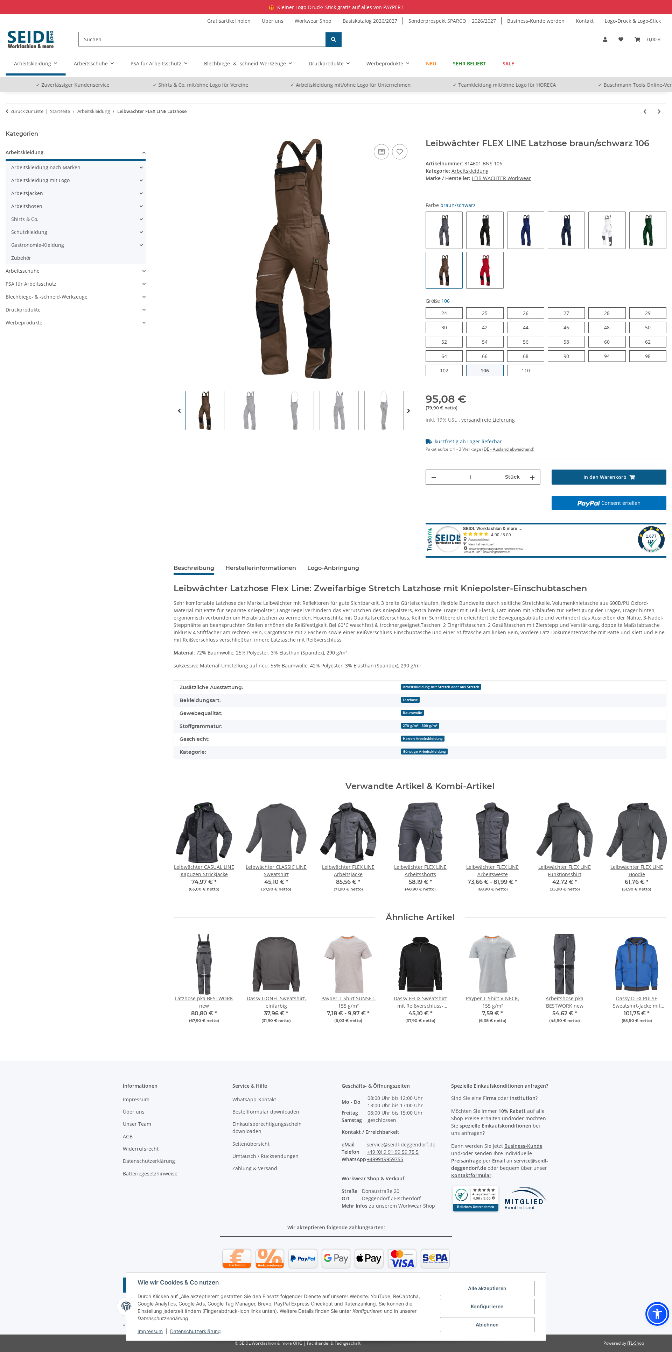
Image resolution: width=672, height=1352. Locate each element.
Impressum (150, 1331)
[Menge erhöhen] (532, 477)
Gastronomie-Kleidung (37, 245)
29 (650, 312)
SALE (508, 63)
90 (569, 355)
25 (487, 312)
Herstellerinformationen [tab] (260, 568)
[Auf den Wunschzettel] (399, 151)
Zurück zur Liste (26, 111)
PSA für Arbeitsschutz (31, 283)
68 (528, 355)
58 (569, 341)
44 (528, 327)
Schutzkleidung (29, 232)
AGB (128, 1136)
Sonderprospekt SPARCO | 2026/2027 (452, 20)
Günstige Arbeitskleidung (424, 751)
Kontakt (585, 20)
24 (446, 312)
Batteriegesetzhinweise (150, 1173)
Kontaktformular (471, 1175)
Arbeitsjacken (27, 193)
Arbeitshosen (26, 206)
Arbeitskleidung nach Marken (45, 167)
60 (609, 341)
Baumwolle (412, 712)
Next (408, 411)
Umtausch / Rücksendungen (265, 1156)
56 (528, 341)
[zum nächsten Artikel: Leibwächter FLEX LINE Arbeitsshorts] (659, 111)
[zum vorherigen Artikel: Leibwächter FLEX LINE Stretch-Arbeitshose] (645, 111)
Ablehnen (487, 1325)
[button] (605, 39)
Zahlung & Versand (254, 1168)
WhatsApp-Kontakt (254, 1099)
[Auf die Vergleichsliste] (381, 151)
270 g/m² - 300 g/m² (420, 725)
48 (609, 327)
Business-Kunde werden (536, 20)
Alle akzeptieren (487, 1288)
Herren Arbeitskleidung (423, 738)
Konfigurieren (487, 1306)
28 (609, 312)
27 (569, 312)
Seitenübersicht (251, 1143)
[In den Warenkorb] (179, 134)
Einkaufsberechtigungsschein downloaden (267, 1128)
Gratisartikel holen (229, 20)
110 (530, 370)
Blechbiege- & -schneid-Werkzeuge (47, 296)
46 (569, 327)
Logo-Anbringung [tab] (333, 568)
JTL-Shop (635, 1343)
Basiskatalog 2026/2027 (370, 20)
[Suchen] (334, 39)
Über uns (273, 20)
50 (650, 327)
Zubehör (21, 258)
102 (448, 370)
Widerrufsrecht (141, 1148)
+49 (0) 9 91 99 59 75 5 (393, 1152)
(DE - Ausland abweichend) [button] (508, 449)
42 (487, 327)
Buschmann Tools (591, 84)
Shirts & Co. (24, 219)
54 (487, 341)
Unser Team (137, 1124)
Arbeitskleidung (470, 170)
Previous (179, 411)
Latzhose (410, 699)
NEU (431, 63)
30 (446, 327)
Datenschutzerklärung (195, 1331)
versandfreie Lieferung (488, 419)
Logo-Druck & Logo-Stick (633, 20)
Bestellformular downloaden (265, 1111)
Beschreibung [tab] (194, 568)
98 (650, 355)
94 (609, 355)
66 (487, 355)
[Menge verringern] (433, 477)
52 (446, 341)
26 (528, 312)
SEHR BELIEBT (469, 63)
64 (446, 355)
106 (489, 370)
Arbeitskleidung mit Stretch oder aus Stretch (441, 686)
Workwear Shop (313, 20)
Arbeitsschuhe (23, 270)
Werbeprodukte (24, 322)
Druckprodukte (23, 309)
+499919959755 (385, 1159)
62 (650, 341)
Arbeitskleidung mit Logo (40, 180)
